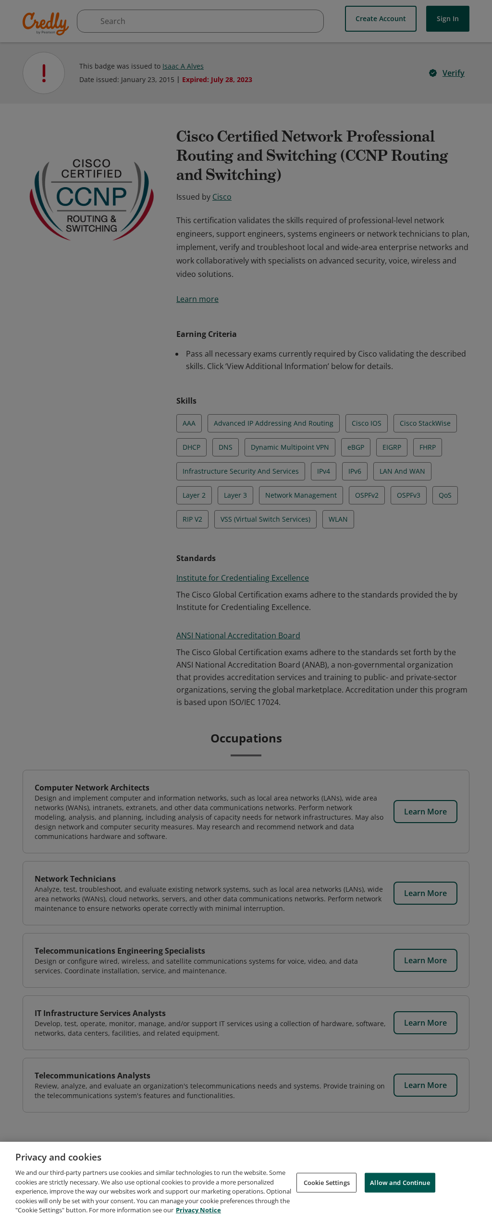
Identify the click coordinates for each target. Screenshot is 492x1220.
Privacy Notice (198, 1210)
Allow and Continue (400, 1182)
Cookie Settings (327, 1182)
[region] (246, 1181)
